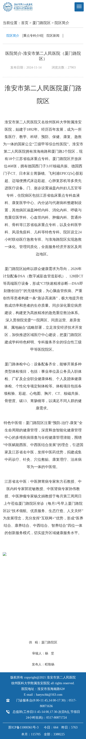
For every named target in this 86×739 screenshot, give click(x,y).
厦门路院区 (41, 23)
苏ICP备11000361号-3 (23, 727)
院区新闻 (53, 35)
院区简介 (62, 23)
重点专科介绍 (33, 35)
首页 (24, 23)
